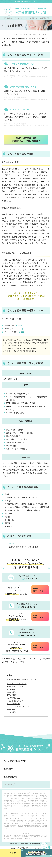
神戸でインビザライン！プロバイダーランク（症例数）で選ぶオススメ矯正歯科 (26, 296)
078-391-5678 (28, 607)
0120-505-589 (31, 579)
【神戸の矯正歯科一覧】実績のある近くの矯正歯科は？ (26, 139)
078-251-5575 (28, 636)
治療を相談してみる (38, 589)
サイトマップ (9, 784)
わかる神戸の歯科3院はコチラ (36, 853)
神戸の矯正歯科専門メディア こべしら (26, 1)
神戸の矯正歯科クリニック (16, 684)
